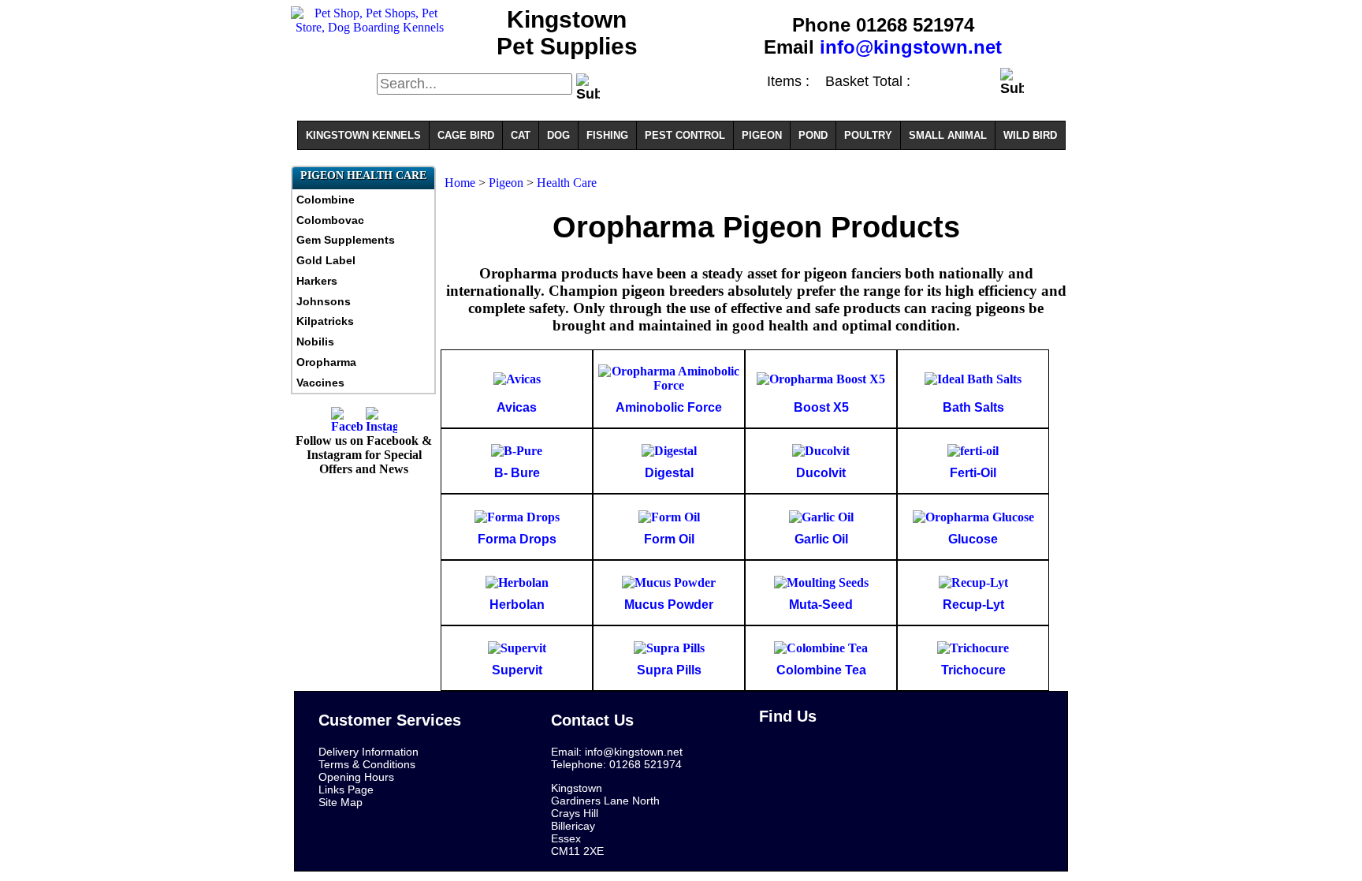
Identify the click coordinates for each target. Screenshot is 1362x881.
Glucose (973, 539)
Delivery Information (368, 751)
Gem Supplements (345, 239)
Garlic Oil (821, 539)
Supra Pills (669, 670)
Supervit (517, 670)
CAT (520, 135)
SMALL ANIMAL (948, 135)
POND (813, 135)
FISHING (607, 135)
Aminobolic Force (669, 407)
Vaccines (320, 382)
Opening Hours (356, 777)
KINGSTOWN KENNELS (363, 135)
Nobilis (315, 341)
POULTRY (868, 135)
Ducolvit (821, 473)
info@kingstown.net (911, 47)
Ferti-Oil (973, 473)
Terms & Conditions (366, 764)
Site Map (340, 802)
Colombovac (330, 220)
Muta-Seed (821, 604)
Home (460, 182)
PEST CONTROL (685, 135)
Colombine (325, 199)
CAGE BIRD (465, 135)
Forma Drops (517, 539)
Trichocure (973, 670)
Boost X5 (821, 407)
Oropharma (326, 362)
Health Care (567, 182)
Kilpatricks (325, 321)
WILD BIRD (1030, 135)
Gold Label (325, 260)
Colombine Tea (821, 670)
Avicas (517, 407)
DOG (558, 135)
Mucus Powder (668, 604)
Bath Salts (973, 407)
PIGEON (762, 135)
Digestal (669, 473)
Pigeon (508, 182)
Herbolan (517, 604)
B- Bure (517, 473)
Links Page (346, 789)
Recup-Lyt (973, 604)
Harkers (316, 280)
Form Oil (669, 539)
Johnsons (323, 301)
